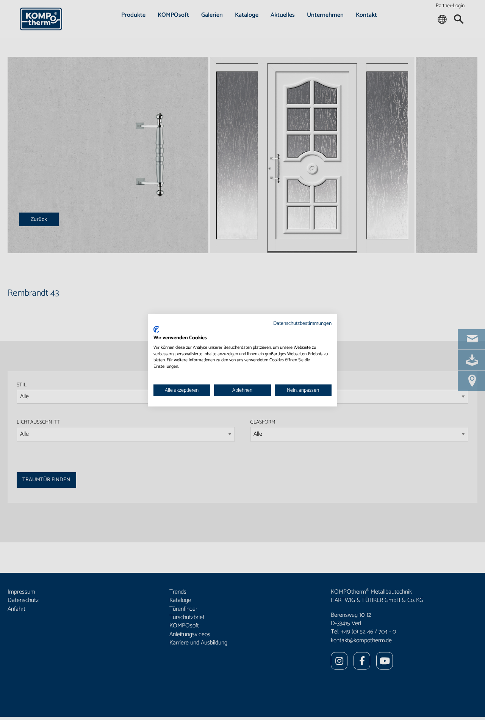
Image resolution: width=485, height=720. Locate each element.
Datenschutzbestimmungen (302, 323)
